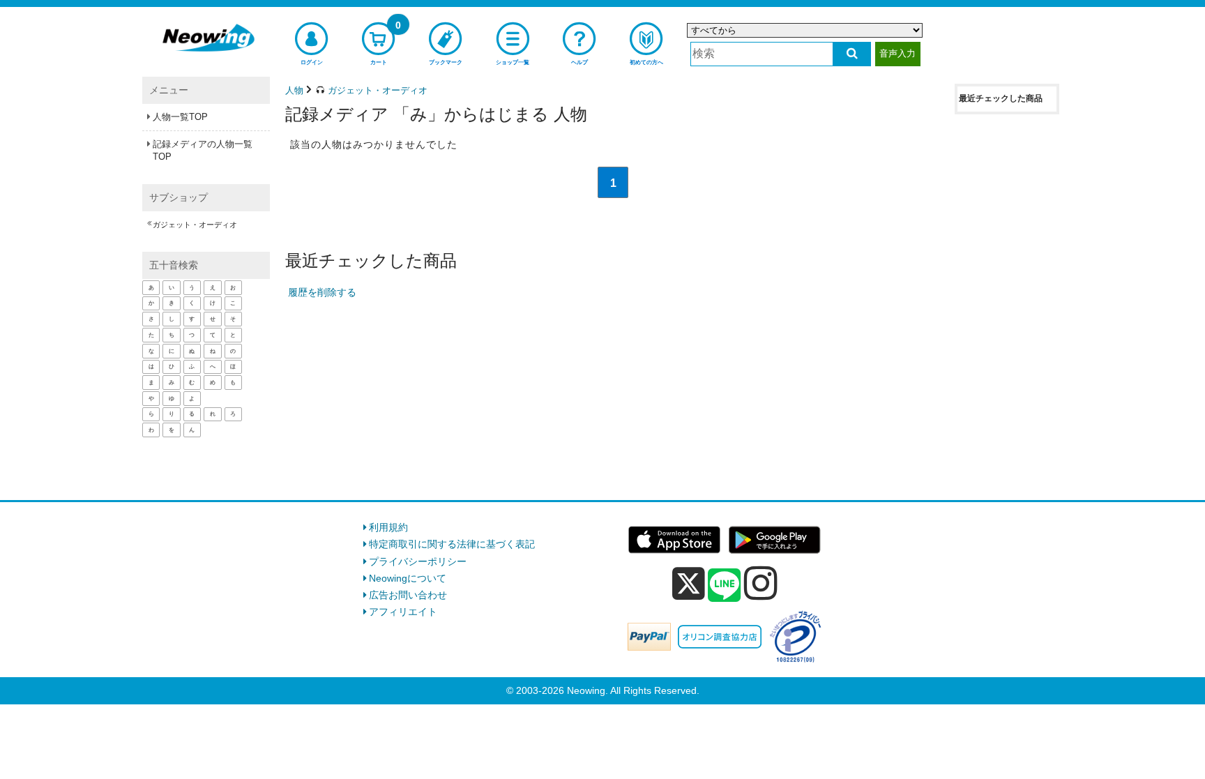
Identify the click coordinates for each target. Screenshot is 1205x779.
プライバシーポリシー (418, 561)
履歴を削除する (322, 292)
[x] (688, 584)
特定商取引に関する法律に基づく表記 (452, 544)
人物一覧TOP (180, 117)
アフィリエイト (403, 611)
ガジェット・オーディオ (195, 224)
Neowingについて (407, 578)
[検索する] (852, 54)
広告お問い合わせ (408, 594)
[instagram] (761, 583)
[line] (724, 586)
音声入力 (897, 53)
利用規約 (388, 527)
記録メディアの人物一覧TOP (202, 150)
